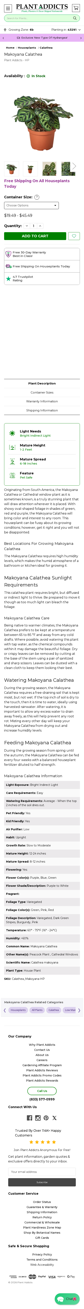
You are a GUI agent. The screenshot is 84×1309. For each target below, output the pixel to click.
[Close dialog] (76, 634)
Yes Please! (42, 663)
